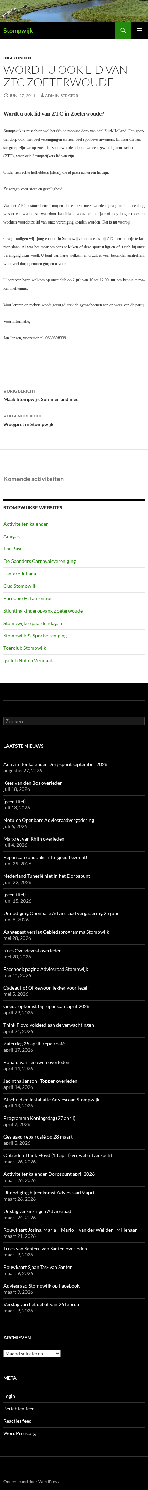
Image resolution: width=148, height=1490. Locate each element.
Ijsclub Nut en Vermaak (28, 660)
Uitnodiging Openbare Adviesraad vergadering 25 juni (60, 913)
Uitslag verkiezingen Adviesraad (37, 1211)
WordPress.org (19, 1433)
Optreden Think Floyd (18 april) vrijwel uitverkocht (57, 1155)
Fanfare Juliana (19, 573)
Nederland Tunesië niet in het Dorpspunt (46, 876)
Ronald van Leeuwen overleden (36, 1062)
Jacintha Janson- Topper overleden (40, 1081)
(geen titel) (14, 801)
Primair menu (139, 30)
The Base (12, 549)
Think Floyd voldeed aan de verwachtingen (48, 1025)
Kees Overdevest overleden (32, 950)
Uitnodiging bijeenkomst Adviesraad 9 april (49, 1192)
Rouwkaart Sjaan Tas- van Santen (38, 1267)
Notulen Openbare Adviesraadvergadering (48, 820)
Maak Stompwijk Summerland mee (40, 395)
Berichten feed (19, 1408)
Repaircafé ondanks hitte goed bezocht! (45, 857)
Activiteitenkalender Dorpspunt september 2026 (55, 764)
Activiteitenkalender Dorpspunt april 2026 (49, 1174)
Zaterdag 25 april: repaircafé (34, 1043)
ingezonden (17, 57)
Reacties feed (17, 1421)
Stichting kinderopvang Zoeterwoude (43, 611)
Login (9, 1396)
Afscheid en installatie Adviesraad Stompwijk (51, 1099)
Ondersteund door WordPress (31, 1481)
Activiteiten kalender (25, 524)
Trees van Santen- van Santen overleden (45, 1248)
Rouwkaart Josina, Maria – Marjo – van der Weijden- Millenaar (70, 1230)
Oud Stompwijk (19, 586)
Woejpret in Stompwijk (28, 420)
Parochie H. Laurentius (27, 598)
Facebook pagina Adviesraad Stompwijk (45, 969)
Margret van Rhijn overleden (33, 839)
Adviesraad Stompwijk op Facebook (41, 1286)
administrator (61, 95)
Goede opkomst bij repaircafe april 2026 (46, 1006)
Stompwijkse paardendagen (32, 623)
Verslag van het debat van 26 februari (43, 1304)
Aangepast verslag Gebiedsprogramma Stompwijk (56, 932)
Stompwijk (18, 30)
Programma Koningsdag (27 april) (39, 1118)
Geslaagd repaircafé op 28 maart (38, 1137)
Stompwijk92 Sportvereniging (35, 635)
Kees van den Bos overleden (33, 783)
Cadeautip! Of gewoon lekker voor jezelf (46, 988)
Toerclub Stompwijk (24, 648)
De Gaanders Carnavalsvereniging (39, 561)
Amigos (11, 536)
